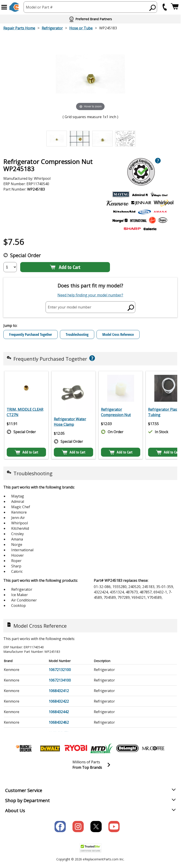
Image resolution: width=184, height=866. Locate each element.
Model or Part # (39, 7)
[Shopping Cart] (175, 7)
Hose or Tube (81, 28)
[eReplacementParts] (14, 7)
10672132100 (60, 669)
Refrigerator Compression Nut (116, 412)
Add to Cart (69, 267)
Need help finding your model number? (90, 295)
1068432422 (59, 701)
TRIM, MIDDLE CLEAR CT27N (25, 412)
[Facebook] (60, 826)
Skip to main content (90, 2)
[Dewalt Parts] (50, 748)
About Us (15, 810)
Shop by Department (27, 800)
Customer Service (23, 790)
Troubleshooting (77, 334)
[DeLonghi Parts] (127, 748)
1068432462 (59, 722)
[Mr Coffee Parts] (153, 748)
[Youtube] (114, 826)
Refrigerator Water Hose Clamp (70, 422)
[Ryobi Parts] (76, 748)
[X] (96, 826)
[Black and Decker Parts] (24, 748)
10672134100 (60, 680)
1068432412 (59, 690)
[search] (152, 7)
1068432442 (59, 711)
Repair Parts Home (19, 28)
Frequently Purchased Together (30, 334)
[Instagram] (78, 826)
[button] (4, 7)
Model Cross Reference (118, 334)
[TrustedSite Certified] (90, 848)
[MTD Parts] (101, 748)
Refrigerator (52, 28)
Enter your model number (69, 306)
